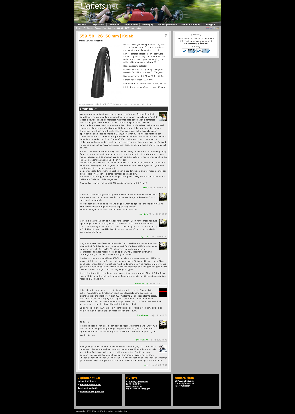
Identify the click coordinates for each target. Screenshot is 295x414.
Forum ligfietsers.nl (184, 383)
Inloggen (210, 24)
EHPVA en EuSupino (185, 381)
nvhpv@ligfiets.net (138, 381)
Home (78, 28)
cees (146, 365)
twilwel (145, 187)
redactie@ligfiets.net (90, 384)
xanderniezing (142, 283)
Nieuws (82, 24)
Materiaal (115, 24)
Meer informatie (134, 386)
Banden (111, 28)
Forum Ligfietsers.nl (167, 24)
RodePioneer (143, 315)
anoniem (144, 214)
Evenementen (131, 24)
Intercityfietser (182, 386)
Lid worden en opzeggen (138, 388)
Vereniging (147, 24)
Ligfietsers (98, 24)
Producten (88, 28)
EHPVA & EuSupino (190, 24)
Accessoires (100, 28)
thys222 (144, 236)
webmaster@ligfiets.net (196, 43)
